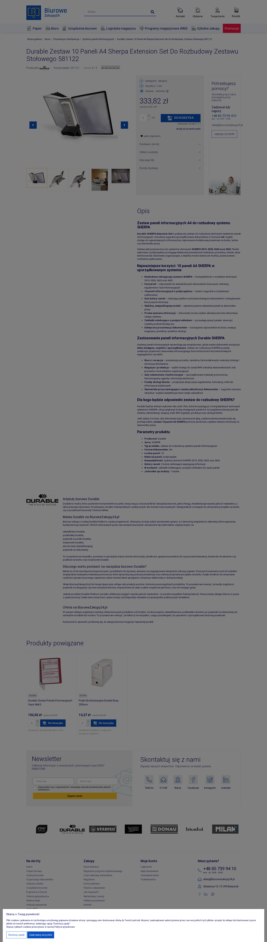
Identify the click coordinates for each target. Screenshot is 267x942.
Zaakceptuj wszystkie (40, 934)
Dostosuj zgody (16, 934)
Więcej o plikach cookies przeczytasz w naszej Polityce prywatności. (40, 927)
